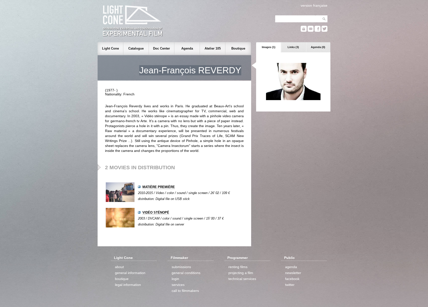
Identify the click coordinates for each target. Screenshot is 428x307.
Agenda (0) (318, 47)
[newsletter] (311, 30)
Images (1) (268, 47)
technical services (242, 279)
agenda (291, 267)
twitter (289, 285)
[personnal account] (304, 30)
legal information (128, 285)
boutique (122, 279)
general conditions (186, 273)
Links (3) (293, 47)
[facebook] (318, 30)
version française (314, 5)
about (119, 267)
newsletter (293, 273)
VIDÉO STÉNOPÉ (155, 212)
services (178, 285)
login (175, 279)
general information (130, 273)
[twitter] (324, 30)
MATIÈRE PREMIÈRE (158, 187)
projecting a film (240, 273)
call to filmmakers (185, 291)
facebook (292, 279)
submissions (181, 267)
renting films (237, 267)
